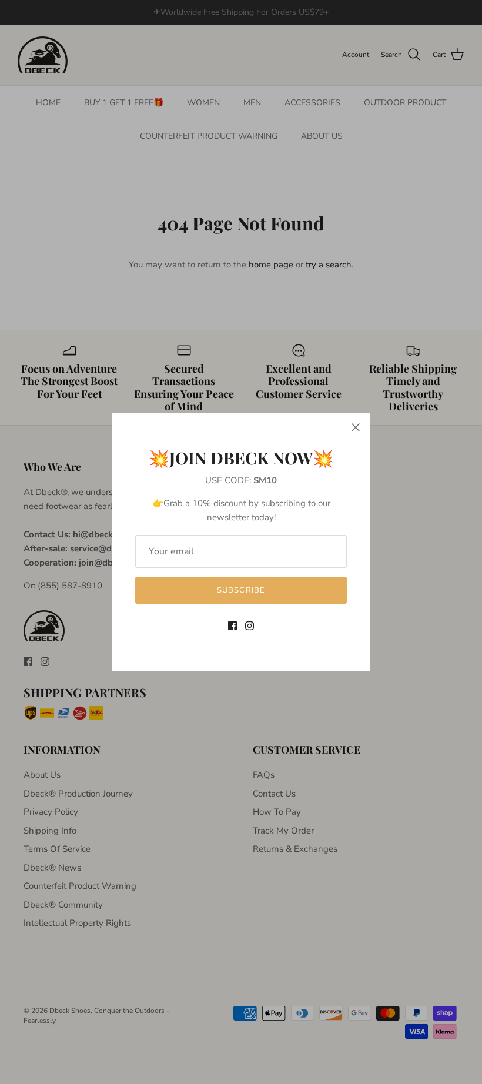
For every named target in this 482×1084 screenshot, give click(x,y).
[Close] (356, 427)
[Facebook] (232, 625)
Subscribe (241, 590)
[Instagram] (249, 625)
